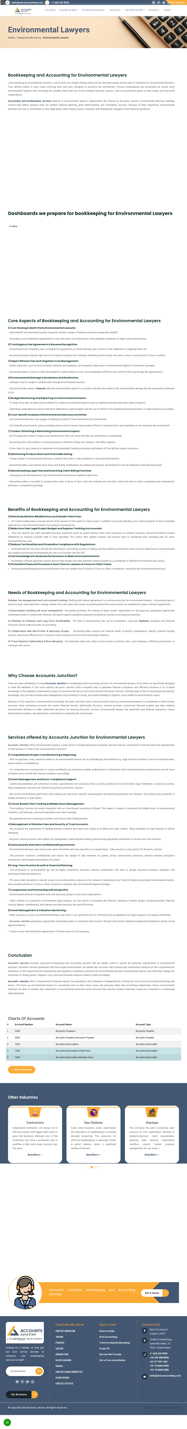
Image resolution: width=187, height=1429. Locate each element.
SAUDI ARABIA (63, 1360)
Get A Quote (178, 2)
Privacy (162, 1407)
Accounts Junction (55, 683)
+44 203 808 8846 (159, 1357)
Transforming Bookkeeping (114, 1342)
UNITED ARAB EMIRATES (69, 1372)
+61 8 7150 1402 (158, 1361)
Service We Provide (110, 1354)
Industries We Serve (135, 10)
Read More (34, 1154)
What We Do (115, 10)
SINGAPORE (62, 1354)
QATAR (59, 1348)
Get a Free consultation (112, 1360)
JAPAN (59, 1337)
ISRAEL (59, 1366)
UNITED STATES (64, 1383)
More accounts (22, 1069)
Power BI (104, 1348)
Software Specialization (94, 10)
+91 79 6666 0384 (159, 1365)
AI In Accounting (108, 1337)
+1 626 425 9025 (60, 2)
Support (174, 1407)
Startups (93, 1122)
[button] (88, 1167)
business (144, 621)
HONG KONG (62, 1377)
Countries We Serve (68, 10)
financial (41, 388)
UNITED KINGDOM (65, 1331)
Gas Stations (35, 1122)
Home (11, 37)
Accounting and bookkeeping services (30, 101)
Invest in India (106, 1331)
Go (39, 1371)
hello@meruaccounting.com (27, 2)
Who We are (50, 10)
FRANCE (60, 1342)
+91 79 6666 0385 (159, 1369)
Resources (154, 10)
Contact (167, 10)
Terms (149, 1407)
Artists (152, 1122)
